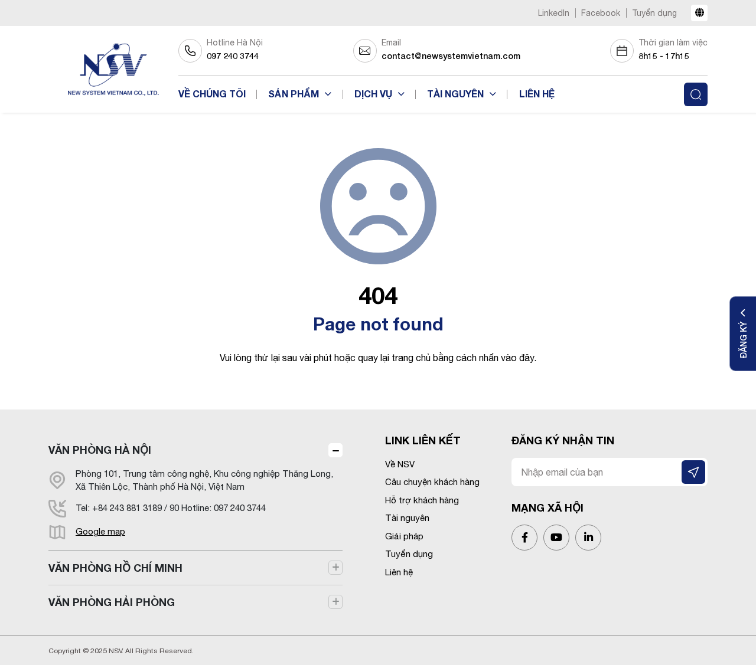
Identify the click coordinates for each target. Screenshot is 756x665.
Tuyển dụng (654, 13)
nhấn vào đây (506, 357)
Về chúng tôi (212, 93)
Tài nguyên (456, 93)
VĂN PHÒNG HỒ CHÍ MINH (115, 567)
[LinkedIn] (588, 538)
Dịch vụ (374, 93)
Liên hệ (537, 93)
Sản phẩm (294, 93)
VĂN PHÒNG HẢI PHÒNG (111, 601)
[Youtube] (556, 538)
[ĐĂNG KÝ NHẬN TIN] (693, 472)
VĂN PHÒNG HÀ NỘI (99, 449)
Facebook (600, 13)
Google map (100, 531)
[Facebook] (524, 538)
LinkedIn (553, 13)
